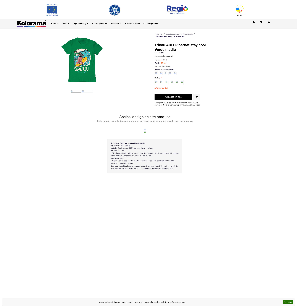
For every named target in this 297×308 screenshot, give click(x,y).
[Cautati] (144, 23)
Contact (267, 2)
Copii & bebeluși (80, 23)
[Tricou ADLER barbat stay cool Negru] (161, 73)
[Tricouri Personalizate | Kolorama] (31, 23)
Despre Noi (249, 2)
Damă (65, 23)
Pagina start (159, 34)
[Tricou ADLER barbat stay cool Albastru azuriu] (170, 73)
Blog (258, 2)
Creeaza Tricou (224, 2)
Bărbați (54, 23)
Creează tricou (133, 23)
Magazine (237, 2)
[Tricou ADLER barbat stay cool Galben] (175, 73)
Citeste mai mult (179, 302)
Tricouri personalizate (173, 34)
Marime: (157, 78)
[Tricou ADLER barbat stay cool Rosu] (165, 73)
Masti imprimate (99, 23)
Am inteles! (288, 302)
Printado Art (168, 56)
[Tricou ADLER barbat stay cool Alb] (156, 73)
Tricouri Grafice (188, 34)
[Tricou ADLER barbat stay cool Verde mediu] (156, 82)
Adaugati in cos (173, 97)
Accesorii (115, 23)
